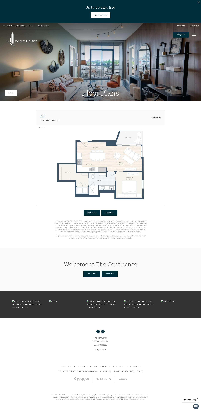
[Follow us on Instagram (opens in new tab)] (103, 331)
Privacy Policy (105, 371)
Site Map (140, 371)
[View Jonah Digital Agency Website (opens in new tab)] (123, 379)
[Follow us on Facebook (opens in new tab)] (98, 331)
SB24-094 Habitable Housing (123, 371)
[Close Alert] (198, 3)
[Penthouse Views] (177, 301)
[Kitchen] (65, 301)
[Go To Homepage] (21, 39)
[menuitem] (63, 366)
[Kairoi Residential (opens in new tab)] (81, 380)
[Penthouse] (103, 304)
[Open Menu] (194, 35)
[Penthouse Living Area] (28, 304)
